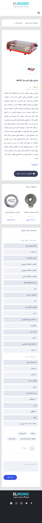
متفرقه (33, 433)
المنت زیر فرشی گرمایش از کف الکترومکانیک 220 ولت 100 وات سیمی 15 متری (10, 212)
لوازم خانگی (12, 439)
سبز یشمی (31, 216)
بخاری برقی (22, 433)
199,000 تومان (11, 220)
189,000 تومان (30, 220)
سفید (11, 216)
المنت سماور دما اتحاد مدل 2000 (30, 212)
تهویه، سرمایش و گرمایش (27, 439)
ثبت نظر (10, 477)
